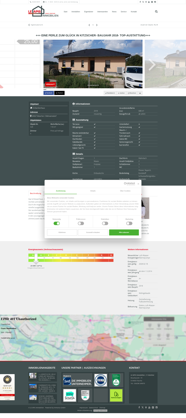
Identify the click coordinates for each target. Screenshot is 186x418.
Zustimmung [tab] (61, 191)
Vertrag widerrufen (100, 410)
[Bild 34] (138, 89)
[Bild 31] (129, 89)
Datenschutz (93, 408)
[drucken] (140, 93)
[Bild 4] (53, 89)
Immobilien (76, 12)
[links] (89, 25)
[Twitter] (143, 2)
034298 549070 (36, 2)
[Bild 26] (115, 89)
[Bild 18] (93, 89)
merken (122, 93)
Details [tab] (93, 191)
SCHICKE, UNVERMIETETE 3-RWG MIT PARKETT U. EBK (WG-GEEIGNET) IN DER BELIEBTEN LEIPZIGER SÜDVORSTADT (47, 401)
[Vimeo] (152, 2)
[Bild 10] (70, 89)
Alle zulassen (124, 232)
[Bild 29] (124, 89)
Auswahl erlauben (93, 232)
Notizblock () (111, 93)
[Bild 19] (95, 89)
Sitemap (102, 408)
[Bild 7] (61, 89)
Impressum (84, 408)
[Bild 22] (104, 89)
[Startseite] (43, 11)
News (114, 12)
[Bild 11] (73, 89)
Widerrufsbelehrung (84, 410)
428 (31, 127)
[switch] (81, 223)
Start (65, 12)
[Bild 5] (56, 89)
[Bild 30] (127, 89)
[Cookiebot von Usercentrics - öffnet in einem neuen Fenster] (125, 183)
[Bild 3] (50, 89)
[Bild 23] (107, 89)
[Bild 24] (109, 89)
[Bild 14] (81, 89)
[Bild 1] (44, 89)
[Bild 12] (76, 89)
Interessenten (102, 12)
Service (124, 12)
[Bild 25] (112, 89)
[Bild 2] (47, 89)
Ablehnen (62, 232)
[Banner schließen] (138, 184)
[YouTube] (149, 2)
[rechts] (96, 25)
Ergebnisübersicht (36, 25)
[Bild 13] (78, 89)
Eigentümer (88, 12)
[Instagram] (155, 2)
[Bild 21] (101, 89)
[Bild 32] (132, 89)
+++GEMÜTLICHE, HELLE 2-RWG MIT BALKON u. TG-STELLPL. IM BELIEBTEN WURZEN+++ (47, 377)
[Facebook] (140, 2)
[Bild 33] (135, 89)
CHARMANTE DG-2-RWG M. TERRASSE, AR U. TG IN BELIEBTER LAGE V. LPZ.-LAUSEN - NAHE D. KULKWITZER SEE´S (47, 389)
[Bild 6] (59, 89)
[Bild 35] (141, 89)
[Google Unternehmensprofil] (146, 408)
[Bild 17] (90, 89)
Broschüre (132, 93)
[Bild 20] (98, 89)
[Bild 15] (84, 89)
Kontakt (134, 12)
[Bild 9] (67, 89)
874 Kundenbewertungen (7, 395)
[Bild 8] (64, 89)
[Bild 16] (87, 89)
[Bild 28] (121, 89)
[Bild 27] (118, 89)
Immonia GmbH (59, 408)
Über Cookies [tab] (125, 191)
